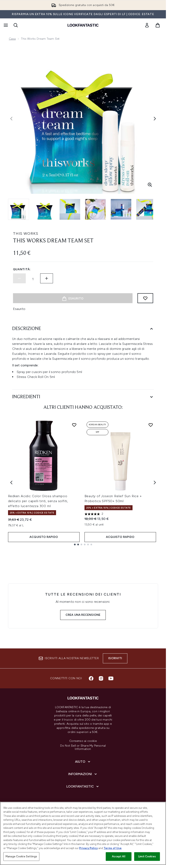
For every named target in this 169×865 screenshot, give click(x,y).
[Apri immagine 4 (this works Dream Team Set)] (95, 209)
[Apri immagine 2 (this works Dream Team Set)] (44, 209)
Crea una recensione (83, 615)
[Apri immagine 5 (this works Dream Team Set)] (121, 209)
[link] (147, 25)
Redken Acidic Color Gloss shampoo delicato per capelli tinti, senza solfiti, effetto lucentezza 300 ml (38, 501)
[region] (83, 833)
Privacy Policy (88, 848)
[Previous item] (11, 482)
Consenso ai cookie (83, 741)
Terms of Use (113, 848)
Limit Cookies (147, 856)
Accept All (118, 856)
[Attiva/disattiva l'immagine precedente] (11, 118)
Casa (12, 39)
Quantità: (22, 269)
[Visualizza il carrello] (158, 25)
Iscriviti (115, 658)
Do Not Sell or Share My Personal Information (83, 747)
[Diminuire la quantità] (19, 278)
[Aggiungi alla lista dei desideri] (145, 298)
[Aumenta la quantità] (46, 278)
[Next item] (154, 482)
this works (25, 233)
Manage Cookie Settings (21, 856)
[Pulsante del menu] (5, 25)
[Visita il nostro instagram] (101, 678)
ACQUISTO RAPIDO (43, 537)
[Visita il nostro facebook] (91, 678)
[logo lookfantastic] (83, 25)
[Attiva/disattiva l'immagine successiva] (154, 118)
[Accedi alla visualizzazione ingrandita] (150, 185)
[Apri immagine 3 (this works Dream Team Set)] (70, 209)
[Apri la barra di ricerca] (16, 25)
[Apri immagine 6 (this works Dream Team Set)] (146, 209)
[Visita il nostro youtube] (111, 678)
